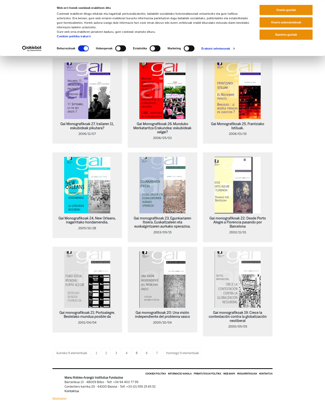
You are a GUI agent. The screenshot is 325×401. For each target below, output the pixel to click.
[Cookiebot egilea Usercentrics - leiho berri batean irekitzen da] (31, 48)
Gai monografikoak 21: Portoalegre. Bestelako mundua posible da (87, 315)
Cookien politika (155, 373)
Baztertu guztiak (286, 34)
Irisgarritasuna (247, 373)
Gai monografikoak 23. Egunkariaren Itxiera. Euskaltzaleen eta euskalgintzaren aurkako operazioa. (162, 222)
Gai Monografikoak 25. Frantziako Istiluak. (237, 126)
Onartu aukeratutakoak (286, 22)
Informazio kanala (180, 373)
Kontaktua (266, 373)
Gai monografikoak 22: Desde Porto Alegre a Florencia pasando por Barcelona (238, 222)
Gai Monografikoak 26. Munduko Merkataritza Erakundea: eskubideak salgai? (162, 128)
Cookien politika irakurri (74, 36)
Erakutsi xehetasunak (215, 48)
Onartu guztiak (286, 9)
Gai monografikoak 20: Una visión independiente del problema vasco (162, 315)
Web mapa (229, 373)
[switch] (120, 48)
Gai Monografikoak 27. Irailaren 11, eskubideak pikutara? (87, 126)
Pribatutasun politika (207, 373)
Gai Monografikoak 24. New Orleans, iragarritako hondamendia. (87, 220)
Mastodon (59, 398)
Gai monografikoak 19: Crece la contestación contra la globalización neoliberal (238, 317)
